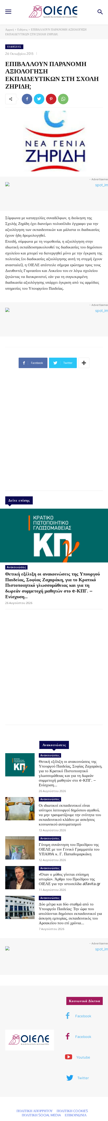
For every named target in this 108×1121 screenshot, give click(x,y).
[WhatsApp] (63, 99)
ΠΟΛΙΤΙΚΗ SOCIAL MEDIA (41, 1115)
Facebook (83, 1016)
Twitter (83, 1078)
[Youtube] (69, 1057)
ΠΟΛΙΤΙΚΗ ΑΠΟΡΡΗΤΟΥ (35, 1111)
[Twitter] (39, 99)
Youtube (83, 1057)
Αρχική (9, 29)
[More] (83, 363)
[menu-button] (8, 12)
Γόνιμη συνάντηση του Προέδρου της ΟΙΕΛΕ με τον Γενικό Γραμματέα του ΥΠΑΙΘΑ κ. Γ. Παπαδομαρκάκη (69, 849)
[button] (100, 12)
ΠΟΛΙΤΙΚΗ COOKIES (72, 1111)
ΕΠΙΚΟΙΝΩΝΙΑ (76, 1115)
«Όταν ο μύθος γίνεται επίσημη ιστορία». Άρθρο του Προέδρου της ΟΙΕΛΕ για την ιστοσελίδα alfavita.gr (69, 879)
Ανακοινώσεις (16, 567)
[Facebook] (27, 99)
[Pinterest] (51, 99)
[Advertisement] (54, 431)
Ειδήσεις (22, 29)
